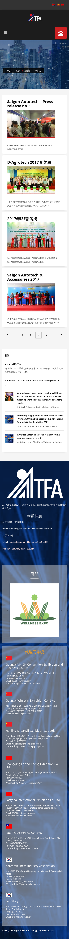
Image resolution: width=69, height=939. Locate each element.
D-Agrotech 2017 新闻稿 (29, 162)
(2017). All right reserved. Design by (22, 930)
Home (9, 70)
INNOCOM (48, 930)
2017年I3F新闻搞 (22, 218)
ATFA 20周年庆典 (13, 364)
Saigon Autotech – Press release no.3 (30, 103)
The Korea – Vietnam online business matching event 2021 (33, 380)
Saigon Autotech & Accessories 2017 (25, 277)
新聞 (18, 70)
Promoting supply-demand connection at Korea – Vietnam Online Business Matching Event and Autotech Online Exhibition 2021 (40, 419)
